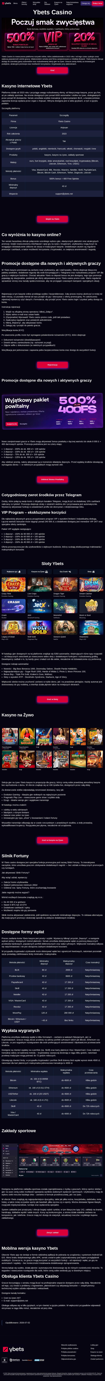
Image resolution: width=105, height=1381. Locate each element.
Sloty (90, 572)
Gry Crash (64, 572)
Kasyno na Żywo (38, 572)
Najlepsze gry (12, 572)
